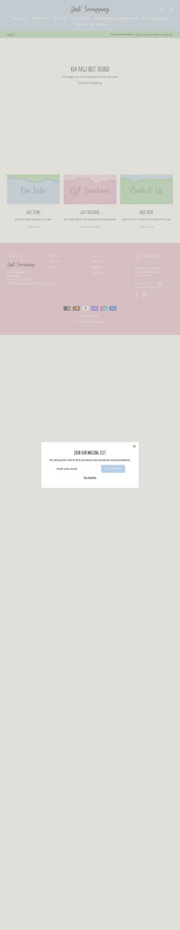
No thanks (90, 477)
